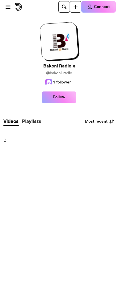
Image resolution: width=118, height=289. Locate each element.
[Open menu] (8, 7)
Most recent (96, 121)
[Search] (64, 7)
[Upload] (75, 7)
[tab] (11, 121)
